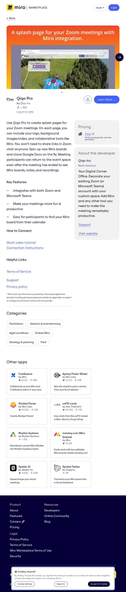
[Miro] (16, 7)
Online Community (56, 516)
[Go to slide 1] (61, 92)
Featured (16, 516)
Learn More (107, 99)
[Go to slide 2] (63, 92)
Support (13, 280)
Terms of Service (19, 271)
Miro (24, 376)
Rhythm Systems (30, 436)
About (14, 510)
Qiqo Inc (25, 103)
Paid (43, 342)
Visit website (88, 233)
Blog (47, 521)
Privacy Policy (19, 539)
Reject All (61, 584)
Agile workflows (18, 333)
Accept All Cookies (99, 584)
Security (15, 556)
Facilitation (16, 323)
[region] (63, 578)
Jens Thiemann (73, 406)
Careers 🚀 (17, 521)
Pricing (14, 527)
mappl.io (70, 469)
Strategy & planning (21, 342)
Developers (51, 510)
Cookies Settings (24, 584)
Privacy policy (17, 286)
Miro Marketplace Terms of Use (31, 550)
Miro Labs (71, 376)
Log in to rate (25, 111)
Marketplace (38, 7)
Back (11, 18)
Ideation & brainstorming (45, 323)
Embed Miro (42, 333)
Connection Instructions (25, 248)
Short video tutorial (21, 242)
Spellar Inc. (27, 469)
